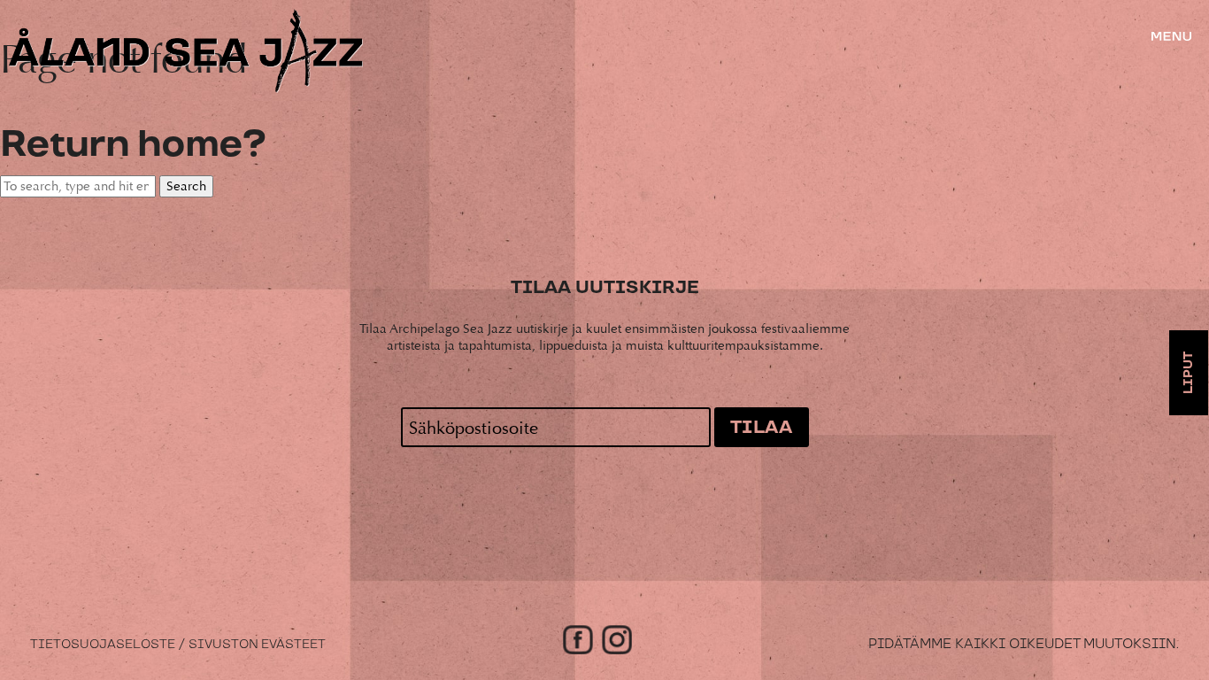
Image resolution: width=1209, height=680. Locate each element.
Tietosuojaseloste (102, 645)
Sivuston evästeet (257, 645)
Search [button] (186, 186)
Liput (1189, 373)
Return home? (133, 144)
